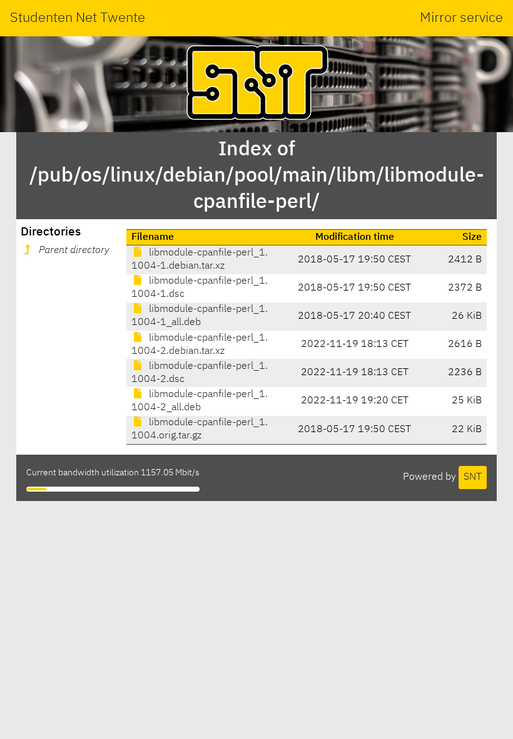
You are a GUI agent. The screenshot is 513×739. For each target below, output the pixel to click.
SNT (473, 477)
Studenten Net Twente (77, 18)
